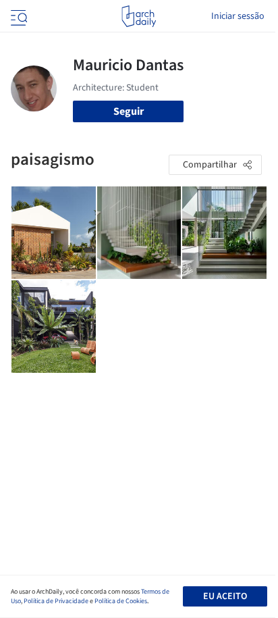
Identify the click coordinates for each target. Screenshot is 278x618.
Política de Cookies (120, 601)
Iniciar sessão (238, 16)
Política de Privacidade (56, 601)
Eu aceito (225, 596)
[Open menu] (17, 16)
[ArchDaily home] (138, 16)
